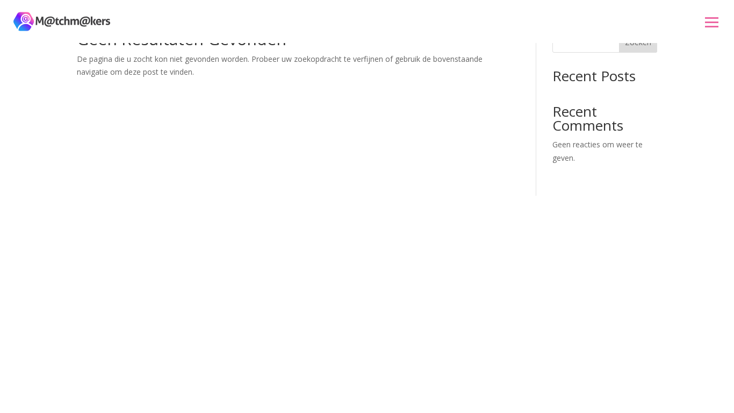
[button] (712, 22)
